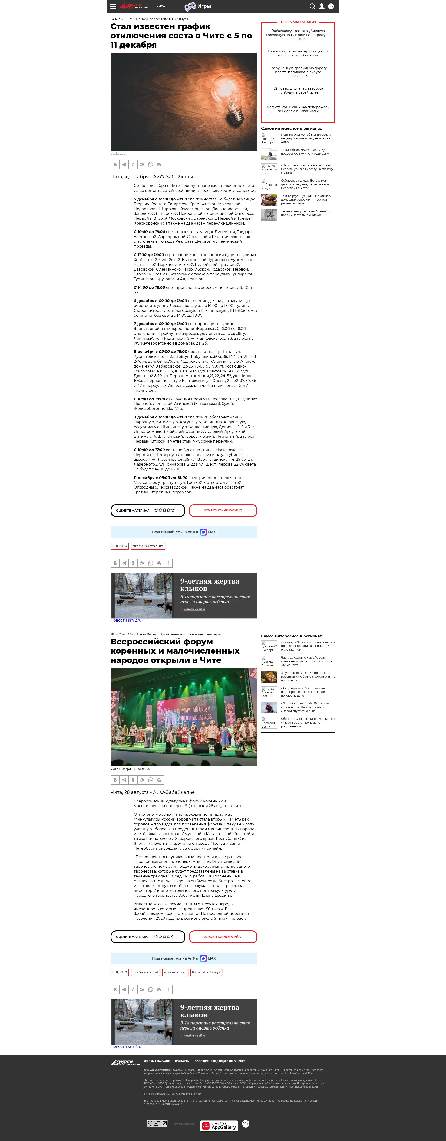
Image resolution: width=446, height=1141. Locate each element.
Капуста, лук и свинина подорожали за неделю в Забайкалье (298, 109)
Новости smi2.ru (126, 620)
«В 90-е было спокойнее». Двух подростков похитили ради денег (305, 151)
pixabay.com (119, 153)
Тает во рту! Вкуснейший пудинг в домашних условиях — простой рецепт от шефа (306, 199)
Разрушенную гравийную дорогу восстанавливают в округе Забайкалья (298, 72)
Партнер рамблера (184, 1123)
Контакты (182, 1061)
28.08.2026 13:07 (122, 634)
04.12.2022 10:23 (121, 19)
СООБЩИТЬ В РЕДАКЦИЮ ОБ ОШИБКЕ (220, 1061)
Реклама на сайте (157, 1061)
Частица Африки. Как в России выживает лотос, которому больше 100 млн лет (306, 661)
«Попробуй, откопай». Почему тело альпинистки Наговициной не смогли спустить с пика (306, 707)
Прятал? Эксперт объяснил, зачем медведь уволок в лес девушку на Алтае (306, 138)
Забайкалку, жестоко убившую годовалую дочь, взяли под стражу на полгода (298, 35)
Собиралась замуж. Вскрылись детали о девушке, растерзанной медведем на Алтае (305, 184)
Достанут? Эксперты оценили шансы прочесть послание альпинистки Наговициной (308, 645)
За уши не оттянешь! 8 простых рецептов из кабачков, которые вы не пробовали (308, 676)
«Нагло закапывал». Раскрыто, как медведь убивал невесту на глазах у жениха (307, 168)
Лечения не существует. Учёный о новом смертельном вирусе (305, 213)
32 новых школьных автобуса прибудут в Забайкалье (298, 91)
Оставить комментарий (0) (223, 510)
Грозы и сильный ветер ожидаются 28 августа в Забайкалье (298, 53)
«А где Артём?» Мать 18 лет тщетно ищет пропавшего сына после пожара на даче (306, 691)
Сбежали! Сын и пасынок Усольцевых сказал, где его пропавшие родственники (308, 722)
